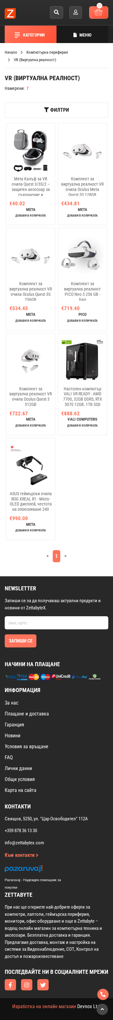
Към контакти (20, 855)
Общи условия (20, 779)
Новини (12, 736)
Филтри (59, 110)
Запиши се (20, 641)
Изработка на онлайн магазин (44, 1006)
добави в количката (30, 215)
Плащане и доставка (27, 714)
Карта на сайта (20, 790)
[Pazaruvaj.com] (39, 870)
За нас (11, 703)
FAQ (9, 757)
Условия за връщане (26, 746)
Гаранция (14, 725)
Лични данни (18, 768)
